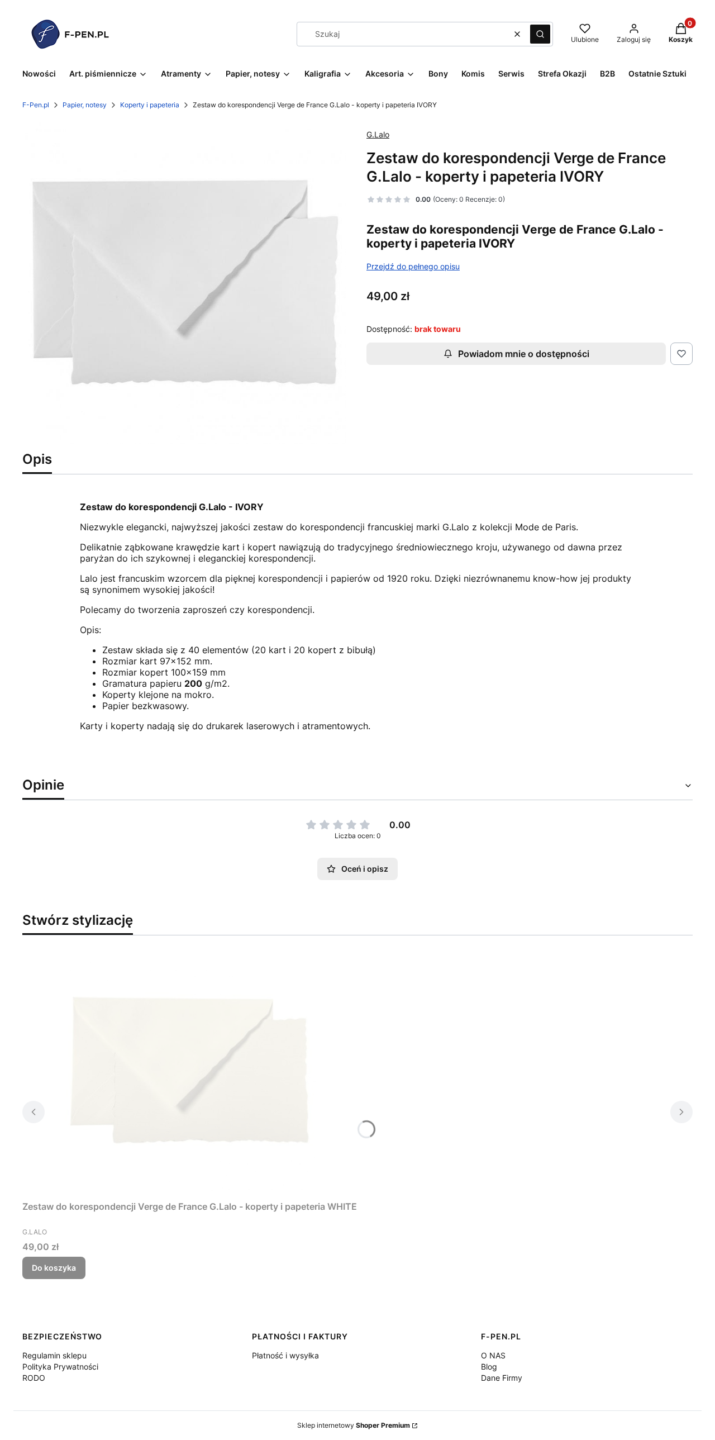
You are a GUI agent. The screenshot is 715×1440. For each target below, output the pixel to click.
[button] (540, 34)
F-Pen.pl (35, 105)
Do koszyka (54, 1267)
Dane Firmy (501, 1377)
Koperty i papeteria (149, 105)
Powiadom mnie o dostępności (523, 353)
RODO (33, 1377)
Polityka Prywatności (60, 1366)
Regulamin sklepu (54, 1355)
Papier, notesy (85, 105)
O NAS (493, 1355)
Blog (489, 1366)
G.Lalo (377, 134)
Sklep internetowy (353, 1425)
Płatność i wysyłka (285, 1355)
